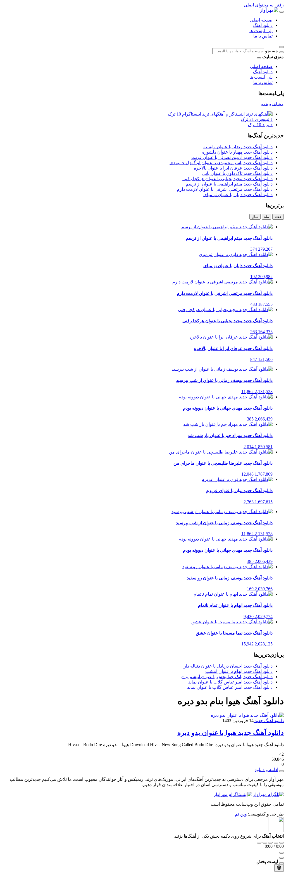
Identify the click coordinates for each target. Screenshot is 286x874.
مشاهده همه (272, 104)
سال (255, 217)
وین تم (241, 814)
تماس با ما (263, 36)
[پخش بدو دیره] (281, 771)
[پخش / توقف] (270, 843)
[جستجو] (281, 52)
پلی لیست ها (261, 30)
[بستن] (281, 863)
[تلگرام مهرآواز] (268, 794)
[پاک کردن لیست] (279, 868)
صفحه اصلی (261, 20)
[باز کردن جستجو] (281, 47)
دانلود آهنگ (263, 25)
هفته (278, 217)
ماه (266, 217)
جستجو (271, 50)
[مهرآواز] (269, 10)
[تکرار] (259, 843)
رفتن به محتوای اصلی (264, 5)
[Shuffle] (281, 843)
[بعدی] (276, 843)
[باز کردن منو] (281, 12)
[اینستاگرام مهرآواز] (233, 794)
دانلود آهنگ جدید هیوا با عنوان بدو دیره (230, 732)
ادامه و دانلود (266, 769)
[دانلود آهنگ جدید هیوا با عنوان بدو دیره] (247, 715)
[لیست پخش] (281, 858)
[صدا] (281, 853)
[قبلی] (265, 843)
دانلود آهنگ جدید (269, 720)
